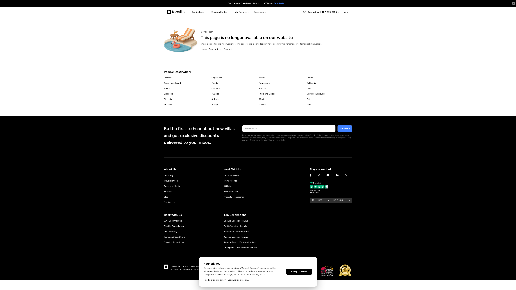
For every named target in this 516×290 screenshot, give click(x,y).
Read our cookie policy (215, 280)
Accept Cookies (299, 272)
